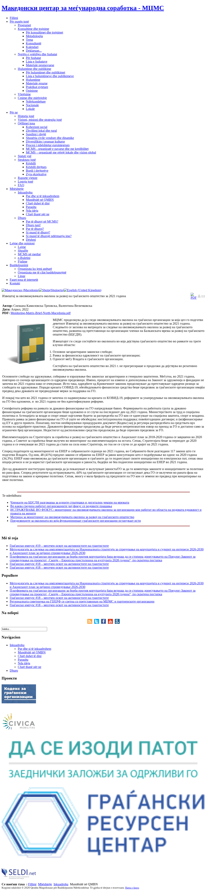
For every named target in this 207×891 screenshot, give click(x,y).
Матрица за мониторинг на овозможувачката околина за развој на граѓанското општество (72, 517)
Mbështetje (45, 884)
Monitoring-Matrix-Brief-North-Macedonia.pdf (41, 313)
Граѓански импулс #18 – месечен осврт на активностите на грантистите (59, 564)
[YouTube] (111, 622)
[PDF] (194, 297)
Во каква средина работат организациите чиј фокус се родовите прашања (61, 506)
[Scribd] (117, 622)
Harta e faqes (132, 887)
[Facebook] (104, 622)
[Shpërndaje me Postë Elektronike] (203, 296)
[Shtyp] (199, 296)
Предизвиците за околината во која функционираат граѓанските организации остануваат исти (75, 520)
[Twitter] (97, 622)
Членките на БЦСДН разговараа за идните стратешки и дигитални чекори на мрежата (69, 502)
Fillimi (32, 884)
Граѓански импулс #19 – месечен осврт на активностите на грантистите (59, 545)
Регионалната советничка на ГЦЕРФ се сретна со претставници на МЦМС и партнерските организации (82, 601)
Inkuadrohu (61, 884)
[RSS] (90, 622)
